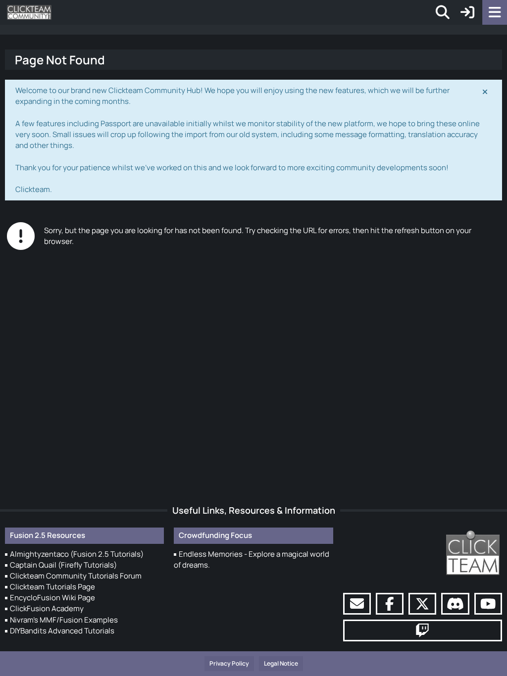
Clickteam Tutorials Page (52, 586)
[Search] (443, 12)
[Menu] (494, 12)
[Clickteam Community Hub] (29, 12)
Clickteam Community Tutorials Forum (76, 576)
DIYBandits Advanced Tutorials (62, 631)
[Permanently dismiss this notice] (486, 91)
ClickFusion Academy (47, 608)
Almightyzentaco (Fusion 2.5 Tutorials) (77, 554)
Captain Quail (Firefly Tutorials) (63, 565)
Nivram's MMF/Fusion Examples (64, 620)
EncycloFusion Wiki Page (52, 597)
